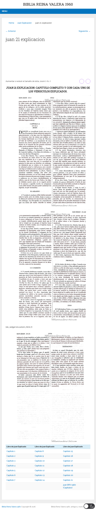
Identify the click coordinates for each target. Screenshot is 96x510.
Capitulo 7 (11, 480)
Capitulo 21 (68, 480)
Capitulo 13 (39, 475)
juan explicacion (24, 23)
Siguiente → (84, 31)
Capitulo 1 (11, 451)
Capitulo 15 (68, 451)
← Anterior (11, 31)
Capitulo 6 (11, 475)
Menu (4, 11)
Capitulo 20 (68, 475)
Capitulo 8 (39, 451)
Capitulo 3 (11, 461)
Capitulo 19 (68, 470)
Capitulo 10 (40, 461)
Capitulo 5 (11, 470)
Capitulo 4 (11, 466)
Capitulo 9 (39, 456)
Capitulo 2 (11, 456)
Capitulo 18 (68, 466)
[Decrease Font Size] (88, 81)
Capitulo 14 (40, 480)
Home (11, 23)
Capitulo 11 (39, 466)
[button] (89, 506)
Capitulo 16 (68, 456)
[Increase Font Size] (81, 81)
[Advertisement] (48, 61)
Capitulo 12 (39, 470)
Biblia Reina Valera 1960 (48, 4)
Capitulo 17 (68, 461)
